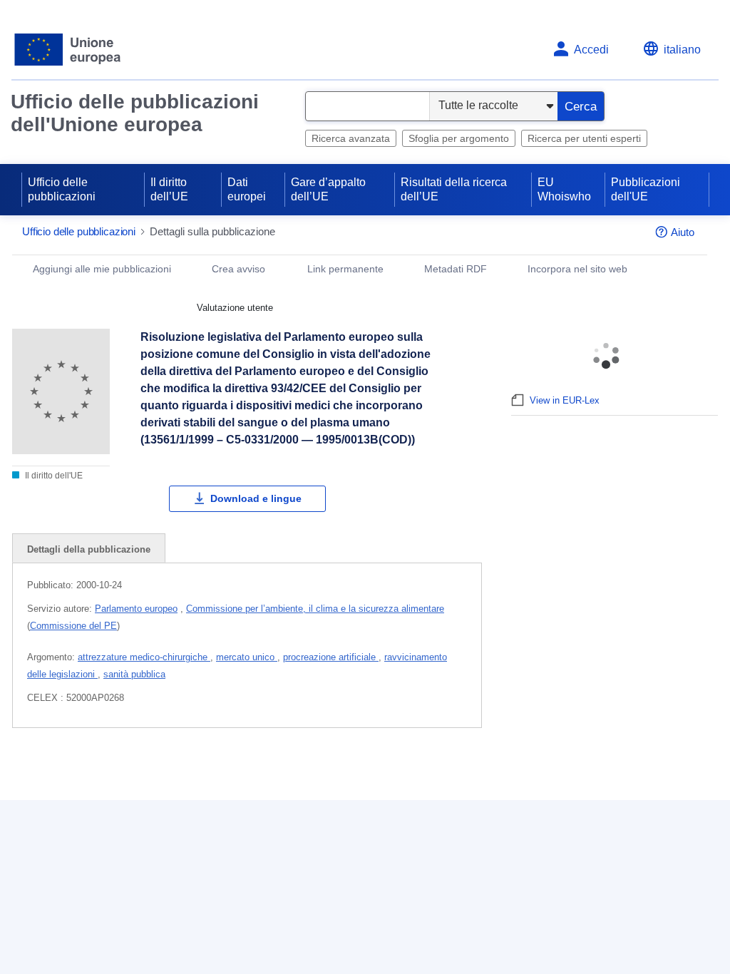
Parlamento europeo (136, 608)
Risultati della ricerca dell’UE (454, 189)
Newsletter (529, 912)
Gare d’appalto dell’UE (328, 189)
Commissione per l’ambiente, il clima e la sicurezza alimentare (315, 608)
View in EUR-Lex (565, 400)
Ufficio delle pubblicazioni (62, 189)
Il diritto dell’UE (169, 189)
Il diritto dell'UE (53, 476)
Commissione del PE (73, 625)
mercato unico (246, 657)
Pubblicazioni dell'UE (645, 189)
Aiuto (682, 232)
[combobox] (367, 106)
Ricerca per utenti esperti (584, 138)
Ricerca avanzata (351, 138)
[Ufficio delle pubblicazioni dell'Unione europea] (68, 50)
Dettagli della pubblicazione (88, 549)
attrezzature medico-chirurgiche (144, 657)
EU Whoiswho (564, 189)
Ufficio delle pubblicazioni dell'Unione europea (135, 113)
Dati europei (246, 189)
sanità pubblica (134, 674)
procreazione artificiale (331, 657)
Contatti (276, 887)
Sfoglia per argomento (458, 138)
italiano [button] (682, 49)
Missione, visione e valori (565, 887)
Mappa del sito (294, 912)
